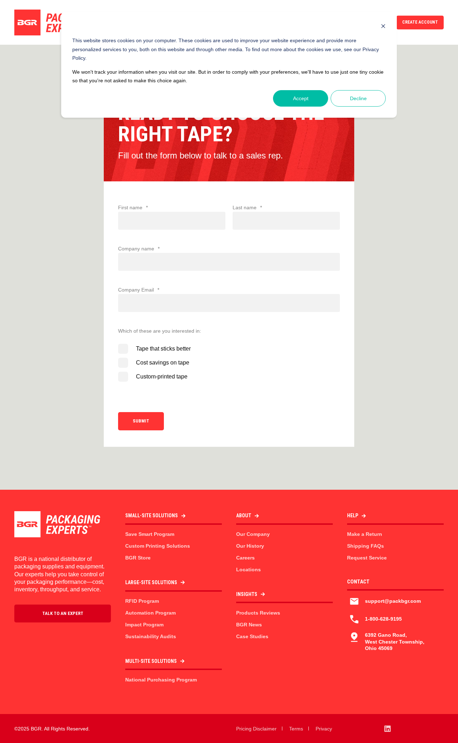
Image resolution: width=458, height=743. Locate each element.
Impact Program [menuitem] (144, 624)
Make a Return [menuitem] (364, 534)
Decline (358, 98)
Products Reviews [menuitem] (258, 613)
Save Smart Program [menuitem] (149, 534)
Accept (300, 98)
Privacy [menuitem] (324, 729)
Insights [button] (246, 594)
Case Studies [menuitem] (252, 636)
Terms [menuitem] (296, 729)
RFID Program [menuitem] (142, 601)
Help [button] (352, 515)
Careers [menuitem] (245, 558)
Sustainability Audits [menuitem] (150, 636)
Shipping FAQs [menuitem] (365, 546)
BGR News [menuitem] (249, 624)
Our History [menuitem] (250, 546)
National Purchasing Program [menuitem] (161, 680)
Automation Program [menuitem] (150, 613)
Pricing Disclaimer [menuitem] (256, 729)
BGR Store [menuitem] (138, 558)
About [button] (243, 515)
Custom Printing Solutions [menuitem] (157, 546)
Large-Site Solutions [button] (151, 582)
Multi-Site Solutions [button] (151, 661)
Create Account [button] (420, 22)
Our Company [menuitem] (253, 534)
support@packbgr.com (393, 601)
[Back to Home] (57, 22)
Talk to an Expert (62, 613)
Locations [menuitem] (248, 569)
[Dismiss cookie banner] (383, 27)
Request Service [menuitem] (367, 558)
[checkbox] (229, 362)
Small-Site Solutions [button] (151, 515)
